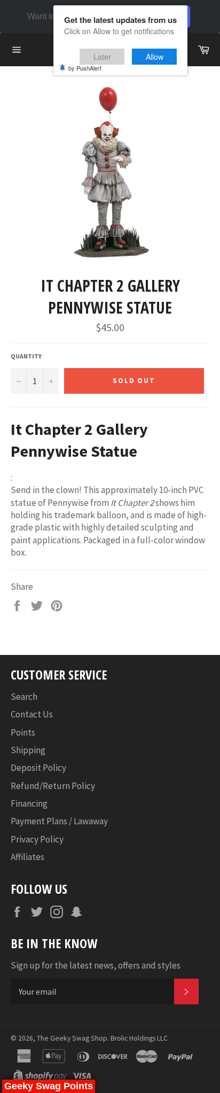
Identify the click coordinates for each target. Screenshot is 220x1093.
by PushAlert (84, 68)
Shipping (28, 750)
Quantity (26, 356)
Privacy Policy (37, 839)
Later (102, 56)
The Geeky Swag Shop (72, 1038)
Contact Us (32, 714)
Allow (154, 56)
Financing (29, 803)
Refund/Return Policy (53, 786)
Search (24, 696)
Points (23, 732)
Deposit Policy (38, 768)
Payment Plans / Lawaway (59, 821)
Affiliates (27, 857)
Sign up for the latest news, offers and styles (95, 965)
